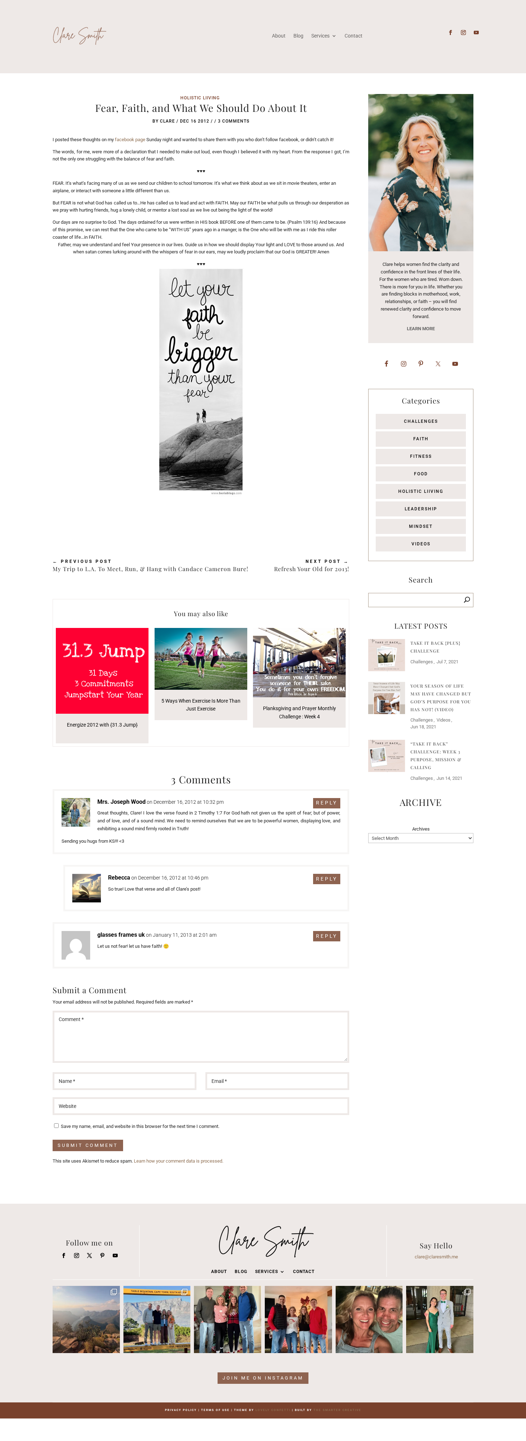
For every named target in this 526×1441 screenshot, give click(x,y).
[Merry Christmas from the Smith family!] (227, 1319)
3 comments (233, 121)
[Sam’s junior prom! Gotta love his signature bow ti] (439, 1319)
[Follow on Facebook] (450, 33)
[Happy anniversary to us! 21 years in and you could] (369, 1319)
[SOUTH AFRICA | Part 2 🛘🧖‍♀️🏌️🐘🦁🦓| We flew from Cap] (86, 1319)
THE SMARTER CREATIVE (337, 1410)
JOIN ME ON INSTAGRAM (263, 1378)
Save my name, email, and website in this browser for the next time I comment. (140, 1126)
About (279, 36)
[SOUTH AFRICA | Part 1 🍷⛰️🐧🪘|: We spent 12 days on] (157, 1319)
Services (320, 36)
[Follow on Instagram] (463, 33)
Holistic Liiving (200, 97)
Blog (298, 36)
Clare (167, 121)
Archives (421, 829)
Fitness (421, 456)
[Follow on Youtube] (476, 33)
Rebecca (119, 877)
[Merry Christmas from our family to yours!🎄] (298, 1319)
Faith (421, 438)
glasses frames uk (121, 934)
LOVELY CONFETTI (273, 1410)
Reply (326, 803)
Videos (420, 543)
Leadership (421, 508)
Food (421, 473)
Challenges (421, 421)
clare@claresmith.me (436, 1256)
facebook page (130, 139)
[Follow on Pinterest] (102, 1256)
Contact (353, 36)
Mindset (421, 526)
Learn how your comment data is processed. (178, 1161)
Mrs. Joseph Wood (121, 801)
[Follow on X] (89, 1256)
